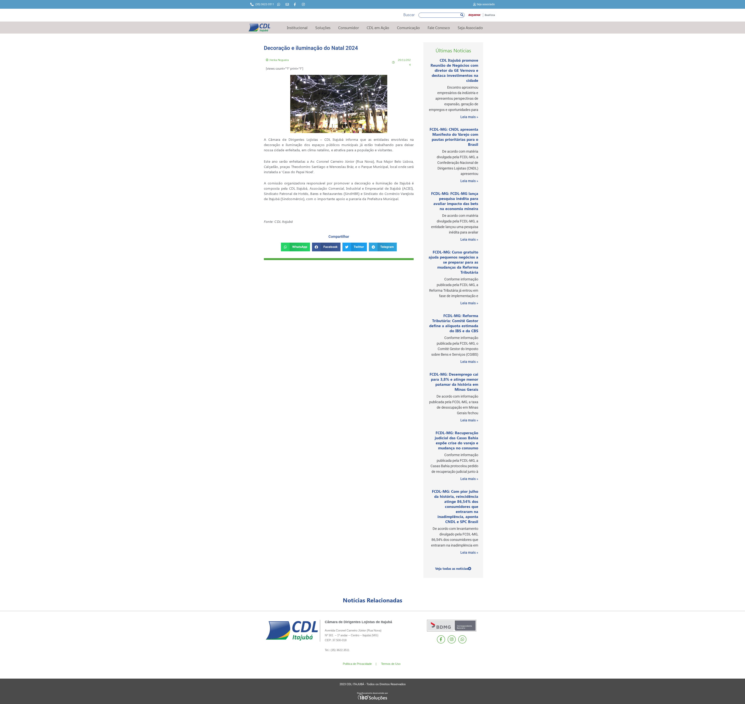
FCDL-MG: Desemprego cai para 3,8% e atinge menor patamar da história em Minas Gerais (454, 381)
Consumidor (348, 27)
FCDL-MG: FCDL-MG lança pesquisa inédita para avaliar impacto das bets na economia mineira (454, 201)
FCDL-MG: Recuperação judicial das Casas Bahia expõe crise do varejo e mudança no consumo (456, 440)
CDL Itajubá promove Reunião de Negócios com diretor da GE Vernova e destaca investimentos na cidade (454, 70)
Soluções (322, 27)
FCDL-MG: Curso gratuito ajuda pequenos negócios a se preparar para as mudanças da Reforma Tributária (453, 262)
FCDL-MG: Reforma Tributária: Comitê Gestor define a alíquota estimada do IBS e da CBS (453, 323)
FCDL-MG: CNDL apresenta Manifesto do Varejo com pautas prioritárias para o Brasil (454, 136)
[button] (295, 247)
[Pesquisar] (461, 15)
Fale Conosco (439, 27)
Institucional (297, 27)
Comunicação (408, 27)
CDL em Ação (378, 27)
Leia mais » (469, 117)
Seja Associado (470, 27)
